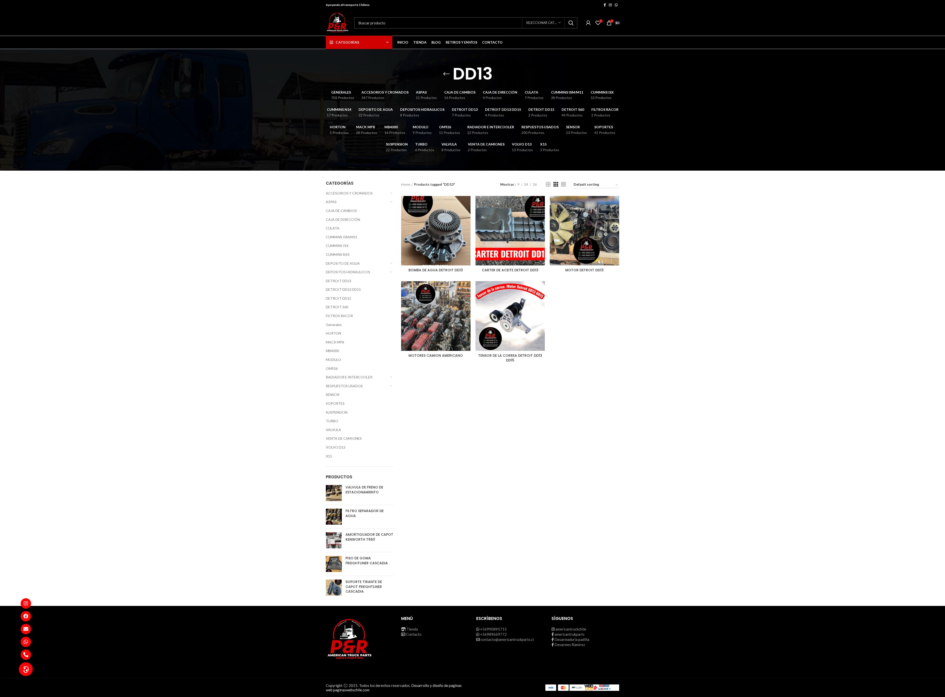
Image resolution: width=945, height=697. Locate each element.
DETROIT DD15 (338, 298)
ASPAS (331, 202)
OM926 (332, 368)
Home (405, 184)
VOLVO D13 (335, 447)
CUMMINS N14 (337, 254)
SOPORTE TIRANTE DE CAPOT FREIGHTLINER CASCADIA (364, 587)
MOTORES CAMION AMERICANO (436, 355)
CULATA (332, 228)
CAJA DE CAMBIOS (341, 211)
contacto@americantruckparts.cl (507, 639)
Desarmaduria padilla (571, 639)
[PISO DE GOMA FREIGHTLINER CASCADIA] (334, 564)
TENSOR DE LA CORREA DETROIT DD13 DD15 (510, 358)
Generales (334, 325)
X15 (329, 456)
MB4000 (332, 351)
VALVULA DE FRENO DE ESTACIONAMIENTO (364, 490)
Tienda (412, 629)
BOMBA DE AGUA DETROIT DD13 (436, 270)
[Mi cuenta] (588, 23)
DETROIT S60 (337, 307)
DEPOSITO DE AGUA (343, 263)
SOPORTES (335, 403)
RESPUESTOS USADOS (344, 386)
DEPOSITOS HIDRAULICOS (348, 272)
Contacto (414, 634)
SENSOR (332, 394)
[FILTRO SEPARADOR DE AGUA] (334, 517)
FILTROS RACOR (339, 316)
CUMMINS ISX (337, 245)
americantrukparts (569, 634)
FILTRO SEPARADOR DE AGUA (365, 513)
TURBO (332, 421)
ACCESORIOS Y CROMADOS (349, 193)
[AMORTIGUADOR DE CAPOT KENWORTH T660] (334, 540)
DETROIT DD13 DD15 (343, 289)
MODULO (333, 359)
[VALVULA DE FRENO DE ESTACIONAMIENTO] (334, 493)
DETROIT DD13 (338, 281)
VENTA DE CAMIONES (344, 438)
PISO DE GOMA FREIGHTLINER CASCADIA (367, 561)
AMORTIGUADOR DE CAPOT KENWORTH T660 (369, 537)
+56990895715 (493, 629)
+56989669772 (493, 634)
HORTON (333, 333)
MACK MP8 (335, 342)
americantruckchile (570, 629)
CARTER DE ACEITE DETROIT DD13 (510, 270)
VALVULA (333, 430)
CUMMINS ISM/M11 (341, 237)
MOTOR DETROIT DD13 (584, 270)
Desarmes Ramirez (569, 644)
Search (571, 23)
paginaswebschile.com (351, 690)
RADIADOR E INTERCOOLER (349, 377)
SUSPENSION (336, 412)
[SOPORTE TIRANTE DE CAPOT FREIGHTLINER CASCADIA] (334, 588)
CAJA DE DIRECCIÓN (343, 219)
